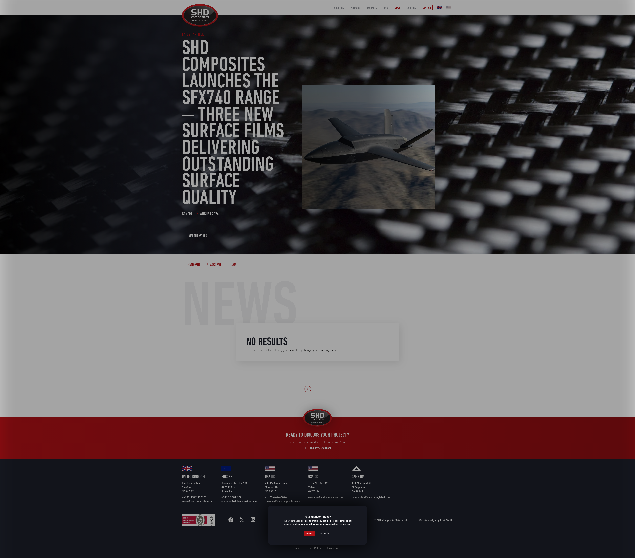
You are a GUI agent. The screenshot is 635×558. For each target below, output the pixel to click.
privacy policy (330, 524)
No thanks (324, 533)
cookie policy (308, 524)
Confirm (309, 533)
